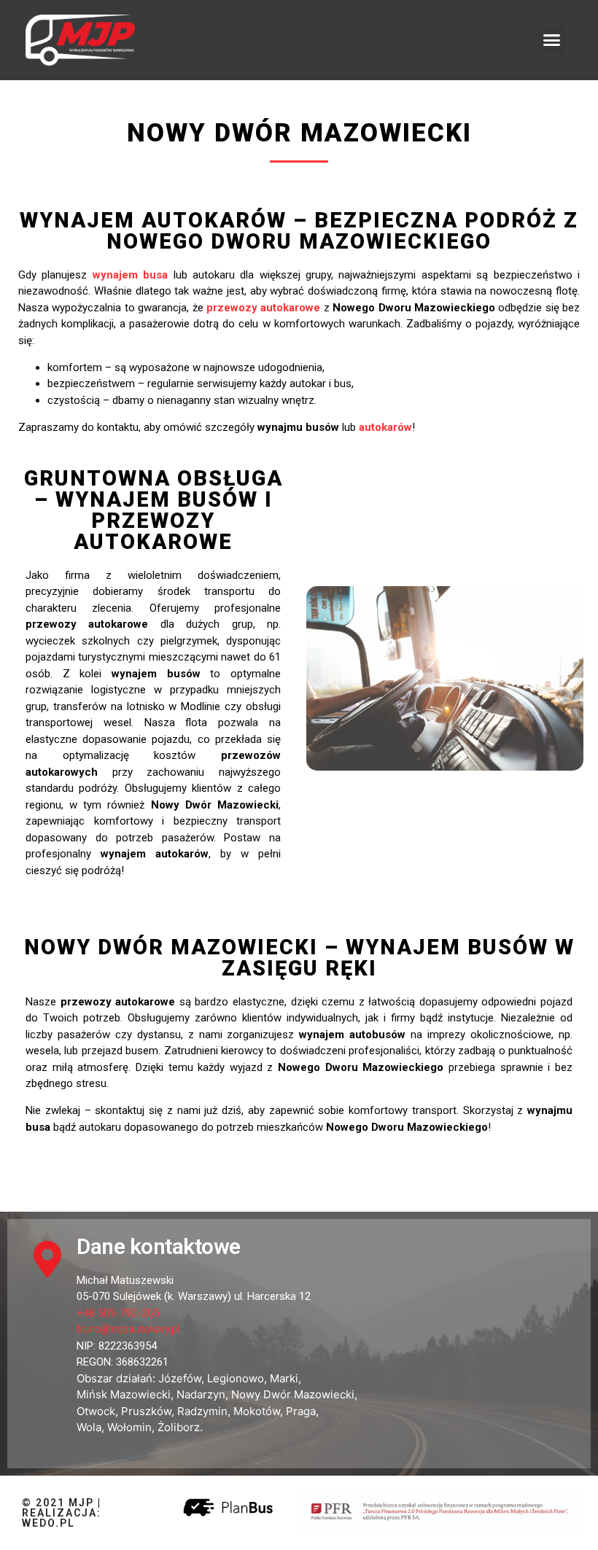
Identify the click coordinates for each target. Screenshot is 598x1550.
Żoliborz (179, 1427)
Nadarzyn (200, 1394)
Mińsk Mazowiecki (124, 1394)
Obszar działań (114, 1378)
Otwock (96, 1411)
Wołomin (129, 1427)
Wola (89, 1427)
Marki (284, 1378)
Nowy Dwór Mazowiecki (292, 1394)
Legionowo (235, 1378)
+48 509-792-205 (118, 1313)
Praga (301, 1411)
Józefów (179, 1378)
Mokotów (256, 1411)
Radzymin (202, 1411)
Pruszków (146, 1411)
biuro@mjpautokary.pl (128, 1329)
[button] (552, 40)
